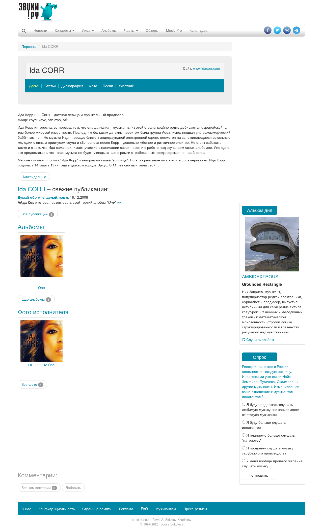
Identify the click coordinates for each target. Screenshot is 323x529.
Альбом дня (259, 210)
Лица (86, 30)
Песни (108, 85)
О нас (26, 508)
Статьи (50, 85)
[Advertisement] (161, 11)
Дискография (72, 85)
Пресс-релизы (195, 508)
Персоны (28, 46)
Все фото (31, 384)
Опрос (259, 357)
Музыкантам (165, 508)
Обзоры (152, 30)
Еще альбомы (35, 299)
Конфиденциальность (57, 508)
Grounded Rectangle (262, 284)
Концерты (63, 30)
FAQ (144, 508)
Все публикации (36, 214)
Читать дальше (33, 176)
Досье (34, 85)
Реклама (126, 508)
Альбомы (109, 30)
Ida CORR (31, 188)
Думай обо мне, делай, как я (43, 197)
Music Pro (174, 30)
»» (119, 202)
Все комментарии (38, 487)
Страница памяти (97, 508)
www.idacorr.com (206, 68)
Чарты (130, 30)
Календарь (198, 30)
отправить (259, 475)
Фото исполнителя (43, 311)
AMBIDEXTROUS (260, 276)
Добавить (73, 487)
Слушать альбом (259, 339)
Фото (93, 85)
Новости (40, 30)
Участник (126, 85)
